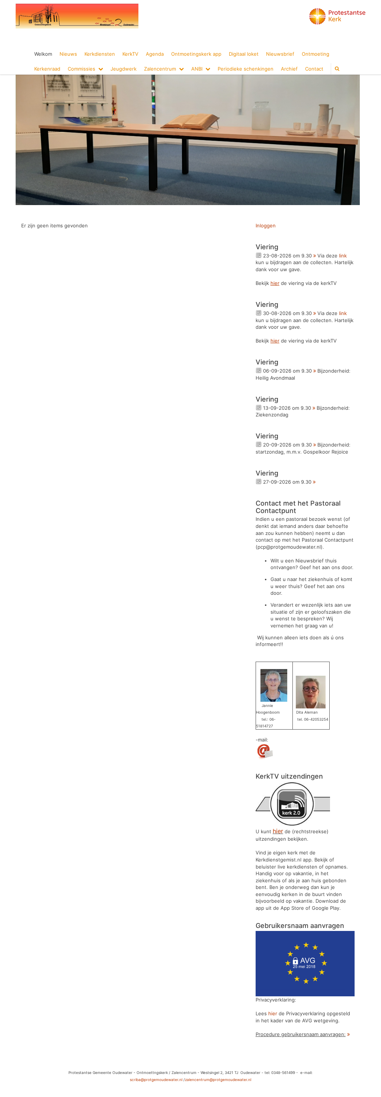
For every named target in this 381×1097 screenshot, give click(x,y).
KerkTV (130, 54)
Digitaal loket (244, 54)
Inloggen (266, 225)
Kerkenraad (47, 69)
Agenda (155, 54)
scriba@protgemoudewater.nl (156, 1079)
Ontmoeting (315, 54)
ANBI (196, 69)
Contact (314, 69)
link (343, 256)
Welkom (43, 54)
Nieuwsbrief (280, 54)
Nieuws (68, 54)
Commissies (81, 69)
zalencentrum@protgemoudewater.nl (218, 1079)
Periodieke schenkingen (245, 69)
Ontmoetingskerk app (196, 54)
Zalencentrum (160, 69)
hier (272, 1013)
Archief (289, 69)
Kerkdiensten (99, 54)
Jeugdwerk (124, 69)
